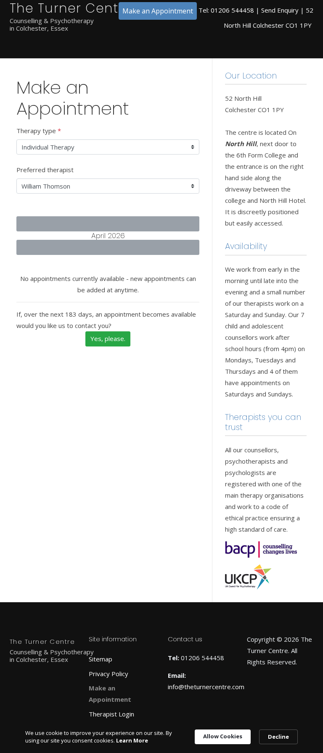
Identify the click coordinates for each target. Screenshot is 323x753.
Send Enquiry (280, 10)
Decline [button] (278, 736)
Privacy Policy (108, 673)
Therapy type (38, 130)
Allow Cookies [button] (222, 736)
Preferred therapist (45, 169)
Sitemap (100, 659)
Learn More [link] (132, 740)
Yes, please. (107, 338)
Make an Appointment (157, 11)
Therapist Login (111, 714)
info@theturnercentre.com (206, 686)
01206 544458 (232, 10)
